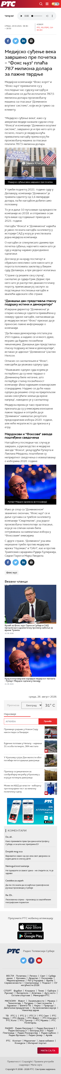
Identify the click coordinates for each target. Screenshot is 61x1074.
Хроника (20, 978)
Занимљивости (36, 1000)
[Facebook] (8, 41)
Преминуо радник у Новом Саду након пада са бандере (21, 731)
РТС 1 (14, 1015)
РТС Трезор (26, 1020)
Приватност (13, 1061)
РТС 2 (23, 1015)
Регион (33, 975)
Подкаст (46, 982)
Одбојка (51, 990)
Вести (10, 975)
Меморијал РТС (41, 995)
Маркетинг (30, 1040)
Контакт (17, 1040)
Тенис (41, 990)
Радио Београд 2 (46, 1028)
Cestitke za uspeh (14, 880)
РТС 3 (32, 1015)
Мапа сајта (48, 1050)
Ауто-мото (50, 993)
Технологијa (14, 1003)
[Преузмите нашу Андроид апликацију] (30, 935)
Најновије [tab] (10, 714)
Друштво (33, 978)
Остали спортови (20, 995)
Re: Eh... (9, 895)
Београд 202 (37, 1030)
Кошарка (30, 990)
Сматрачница (32, 982)
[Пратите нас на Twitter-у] (23, 960)
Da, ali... (9, 836)
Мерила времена (16, 980)
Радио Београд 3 (17, 1030)
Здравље (12, 1005)
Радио (9, 1028)
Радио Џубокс (48, 1032)
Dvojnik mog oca (14, 851)
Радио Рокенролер (28, 1032)
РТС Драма (18, 1018)
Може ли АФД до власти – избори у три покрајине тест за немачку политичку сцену (22, 788)
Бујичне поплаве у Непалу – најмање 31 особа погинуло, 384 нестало (23, 745)
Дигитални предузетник (16, 1007)
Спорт (8, 990)
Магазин (10, 1000)
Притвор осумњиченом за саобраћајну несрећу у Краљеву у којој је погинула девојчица (22, 774)
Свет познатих (44, 1003)
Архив (49, 1035)
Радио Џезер (36, 1035)
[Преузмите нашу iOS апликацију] (30, 927)
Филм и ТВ (25, 1005)
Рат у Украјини (35, 980)
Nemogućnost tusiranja (17, 866)
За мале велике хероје (44, 1007)
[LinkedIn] (23, 41)
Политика (21, 975)
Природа (48, 1005)
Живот (21, 1000)
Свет (42, 975)
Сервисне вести (12, 982)
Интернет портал (37, 1043)
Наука (37, 1005)
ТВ (7, 1015)
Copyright (27, 1061)
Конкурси (20, 1043)
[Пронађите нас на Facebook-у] (31, 960)
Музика (51, 1000)
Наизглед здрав (30, 1010)
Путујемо (28, 1003)
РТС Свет (44, 1015)
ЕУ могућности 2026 (39, 984)
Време (49, 980)
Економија (47, 978)
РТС (8, 1040)
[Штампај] (31, 41)
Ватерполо (22, 993)
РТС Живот (33, 1018)
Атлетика (36, 993)
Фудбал (18, 990)
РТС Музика (42, 1020)
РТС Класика (49, 1018)
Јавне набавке (46, 1040)
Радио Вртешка (17, 1035)
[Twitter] (16, 41)
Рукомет (9, 993)
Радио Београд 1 (24, 1028)
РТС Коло (11, 1020)
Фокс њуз (11, 572)
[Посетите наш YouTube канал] (39, 960)
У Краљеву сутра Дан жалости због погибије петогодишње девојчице (23, 759)
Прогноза (13, 705)
